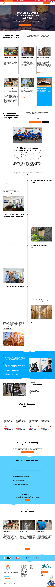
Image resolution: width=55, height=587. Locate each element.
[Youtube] (6, 576)
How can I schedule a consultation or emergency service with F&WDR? (23, 488)
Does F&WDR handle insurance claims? (19, 480)
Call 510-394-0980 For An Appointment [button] (9, 193)
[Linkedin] (8, 576)
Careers (50, 583)
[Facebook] (4, 576)
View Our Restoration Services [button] (8, 328)
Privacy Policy (35, 583)
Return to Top (43, 575)
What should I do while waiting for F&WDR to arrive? (21, 476)
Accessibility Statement (45, 583)
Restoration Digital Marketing (20, 583)
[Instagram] (5, 576)
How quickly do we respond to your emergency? (20, 472)
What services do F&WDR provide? (18, 468)
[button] (51, 419)
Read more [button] (5, 422)
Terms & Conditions (40, 583)
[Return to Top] (42, 574)
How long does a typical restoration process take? (20, 484)
